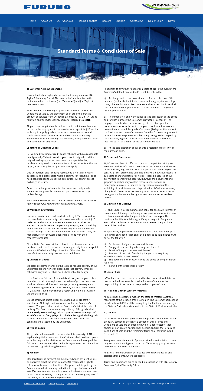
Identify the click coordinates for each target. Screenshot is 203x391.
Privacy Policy (56, 383)
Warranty (72, 383)
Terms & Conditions (34, 383)
